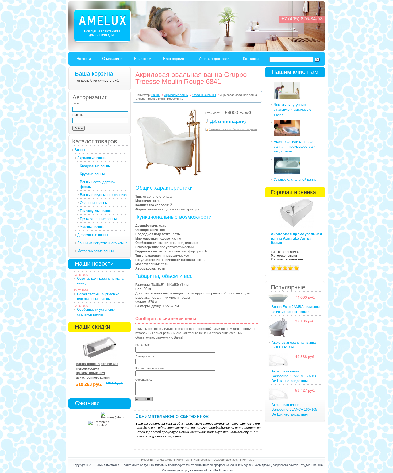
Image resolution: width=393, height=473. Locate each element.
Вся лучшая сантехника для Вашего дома (102, 33)
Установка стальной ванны (295, 180)
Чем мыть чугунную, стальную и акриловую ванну (292, 109)
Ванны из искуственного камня (102, 243)
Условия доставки (213, 58)
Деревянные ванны (92, 235)
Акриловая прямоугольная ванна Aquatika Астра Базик (296, 238)
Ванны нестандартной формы (97, 184)
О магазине (112, 58)
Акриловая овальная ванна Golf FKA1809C (294, 344)
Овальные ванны (93, 203)
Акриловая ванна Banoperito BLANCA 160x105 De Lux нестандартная (294, 409)
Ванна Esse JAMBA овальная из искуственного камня (296, 309)
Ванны (80, 150)
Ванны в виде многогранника (103, 195)
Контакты (251, 58)
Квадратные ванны (95, 166)
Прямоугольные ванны (98, 219)
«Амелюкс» (111, 465)
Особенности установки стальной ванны (96, 311)
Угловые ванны (92, 227)
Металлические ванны (95, 251)
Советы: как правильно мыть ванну (100, 280)
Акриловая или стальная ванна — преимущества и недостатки (294, 146)
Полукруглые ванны (96, 211)
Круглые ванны (92, 174)
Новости (83, 58)
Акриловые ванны (91, 158)
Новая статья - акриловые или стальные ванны (98, 296)
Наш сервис (173, 58)
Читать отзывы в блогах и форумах (233, 129)
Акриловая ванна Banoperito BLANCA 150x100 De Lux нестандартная (294, 376)
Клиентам (142, 58)
